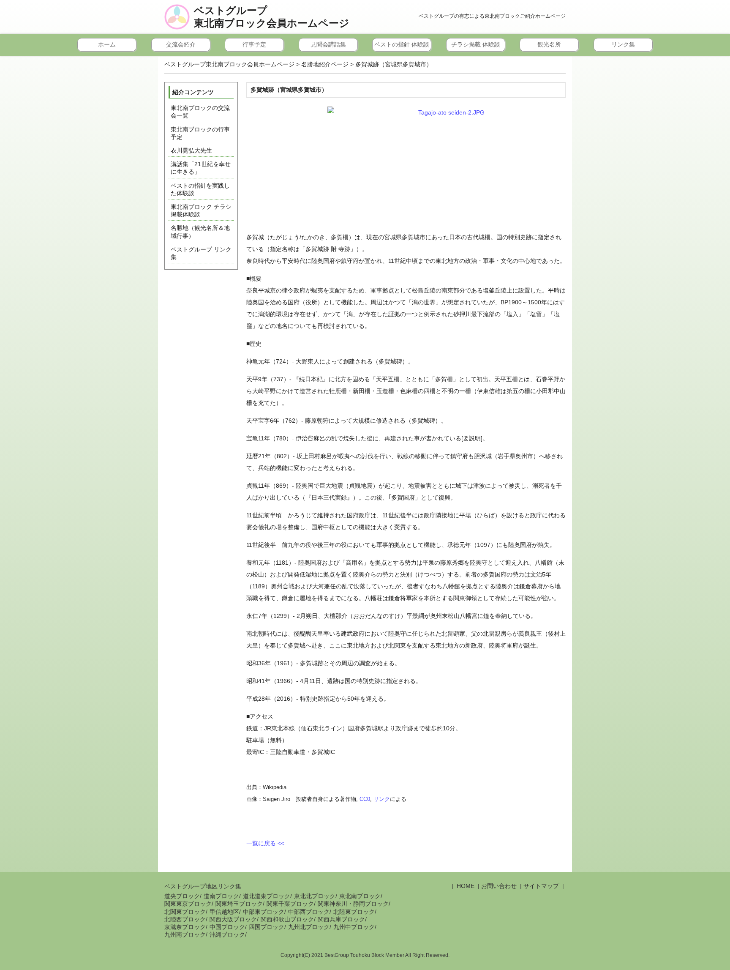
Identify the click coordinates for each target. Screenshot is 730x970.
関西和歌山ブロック (287, 919)
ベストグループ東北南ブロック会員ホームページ (271, 17)
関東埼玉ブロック (239, 903)
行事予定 (254, 44)
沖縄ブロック (227, 934)
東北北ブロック (314, 896)
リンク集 (623, 44)
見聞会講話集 (328, 44)
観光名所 (549, 44)
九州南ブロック (185, 934)
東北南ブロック (360, 896)
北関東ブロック (185, 911)
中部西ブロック (309, 911)
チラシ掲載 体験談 (475, 44)
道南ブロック (221, 896)
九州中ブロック (354, 927)
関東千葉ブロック (290, 903)
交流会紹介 (181, 44)
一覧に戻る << (265, 843)
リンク (381, 799)
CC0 (365, 799)
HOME (464, 886)
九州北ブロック (309, 927)
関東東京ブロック (188, 903)
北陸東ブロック (354, 911)
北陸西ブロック (185, 919)
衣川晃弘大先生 (191, 150)
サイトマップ (541, 886)
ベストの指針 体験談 (401, 44)
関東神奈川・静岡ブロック (353, 903)
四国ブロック (266, 927)
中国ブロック (227, 927)
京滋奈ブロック (185, 927)
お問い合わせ (499, 886)
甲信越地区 (224, 911)
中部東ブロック (263, 911)
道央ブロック (182, 896)
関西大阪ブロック (233, 919)
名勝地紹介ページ (325, 64)
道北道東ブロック (266, 896)
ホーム (107, 44)
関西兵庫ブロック (341, 919)
